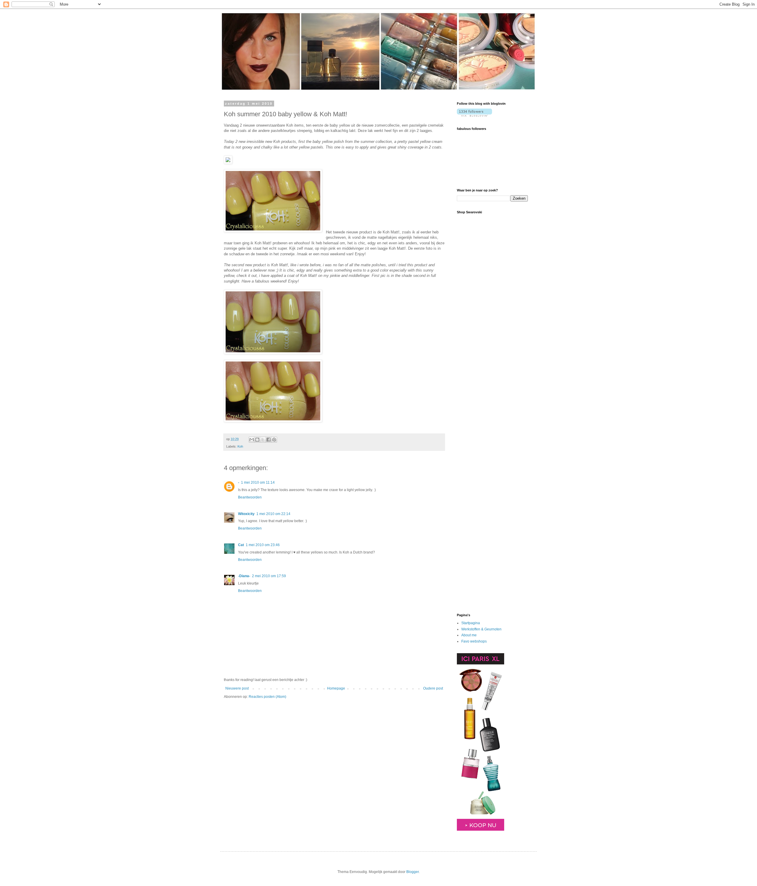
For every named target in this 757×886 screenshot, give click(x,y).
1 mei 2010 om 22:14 (273, 514)
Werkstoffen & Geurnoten (481, 629)
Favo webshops (474, 641)
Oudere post (433, 688)
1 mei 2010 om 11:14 (258, 482)
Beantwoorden (250, 497)
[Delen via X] (263, 440)
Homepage (336, 688)
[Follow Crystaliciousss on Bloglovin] (474, 115)
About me (469, 635)
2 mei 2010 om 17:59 (269, 576)
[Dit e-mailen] (252, 440)
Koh (240, 446)
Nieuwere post (237, 688)
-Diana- (244, 576)
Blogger (412, 872)
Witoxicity (246, 514)
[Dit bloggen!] (257, 440)
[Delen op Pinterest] (274, 440)
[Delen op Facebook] (268, 440)
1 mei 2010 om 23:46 (263, 545)
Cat (241, 545)
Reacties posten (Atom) (267, 697)
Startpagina (470, 623)
